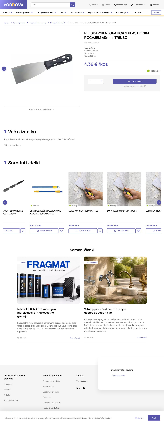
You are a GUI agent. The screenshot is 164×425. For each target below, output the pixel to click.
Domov (6, 23)
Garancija (47, 397)
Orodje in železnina (45, 12)
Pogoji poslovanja (11, 400)
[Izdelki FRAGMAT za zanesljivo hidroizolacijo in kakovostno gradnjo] (48, 300)
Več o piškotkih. (105, 418)
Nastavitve (139, 418)
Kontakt (7, 389)
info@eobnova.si (118, 375)
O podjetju (8, 384)
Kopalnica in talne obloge (99, 12)
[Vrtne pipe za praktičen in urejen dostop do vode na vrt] (115, 300)
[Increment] (101, 81)
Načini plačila (48, 386)
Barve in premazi (23, 12)
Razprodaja (121, 12)
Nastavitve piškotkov (51, 408)
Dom (62, 12)
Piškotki (7, 395)
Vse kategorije (82, 381)
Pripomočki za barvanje (37, 23)
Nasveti (156, 12)
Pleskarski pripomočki (57, 23)
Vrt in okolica (76, 12)
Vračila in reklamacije (51, 402)
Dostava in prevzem (51, 392)
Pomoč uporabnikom (51, 381)
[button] (4, 69)
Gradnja (6, 12)
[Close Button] (159, 418)
